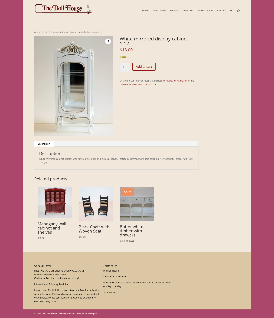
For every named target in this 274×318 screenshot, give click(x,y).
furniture (62, 32)
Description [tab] (44, 143)
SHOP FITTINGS (49, 32)
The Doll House (49, 313)
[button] (108, 41)
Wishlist (174, 11)
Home (145, 11)
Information (203, 11)
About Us (188, 11)
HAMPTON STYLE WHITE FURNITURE (139, 84)
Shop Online (159, 11)
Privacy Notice (66, 313)
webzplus (92, 313)
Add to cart (144, 66)
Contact (221, 11)
